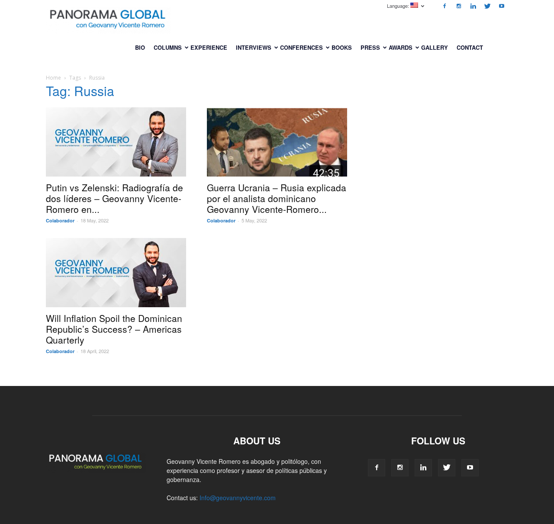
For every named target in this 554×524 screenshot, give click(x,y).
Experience (208, 47)
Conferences (301, 47)
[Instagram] (458, 6)
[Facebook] (444, 6)
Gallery (434, 47)
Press (370, 47)
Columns (168, 47)
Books (342, 47)
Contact (470, 47)
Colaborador (60, 220)
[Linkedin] (473, 6)
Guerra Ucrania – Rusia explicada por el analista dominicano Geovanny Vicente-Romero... (276, 198)
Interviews (253, 47)
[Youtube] (501, 6)
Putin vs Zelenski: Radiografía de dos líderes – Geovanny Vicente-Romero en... (114, 198)
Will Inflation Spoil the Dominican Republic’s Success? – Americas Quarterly (114, 329)
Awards (400, 47)
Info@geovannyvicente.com (238, 497)
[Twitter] (487, 6)
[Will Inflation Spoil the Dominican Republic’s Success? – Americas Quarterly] (116, 272)
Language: (398, 5)
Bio (140, 47)
